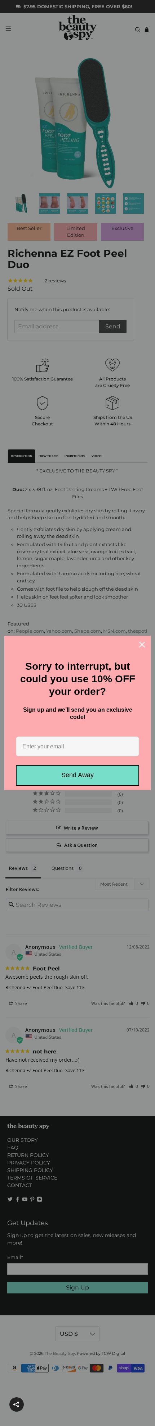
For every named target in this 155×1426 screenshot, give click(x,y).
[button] (16, 1404)
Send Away (77, 775)
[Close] (142, 644)
